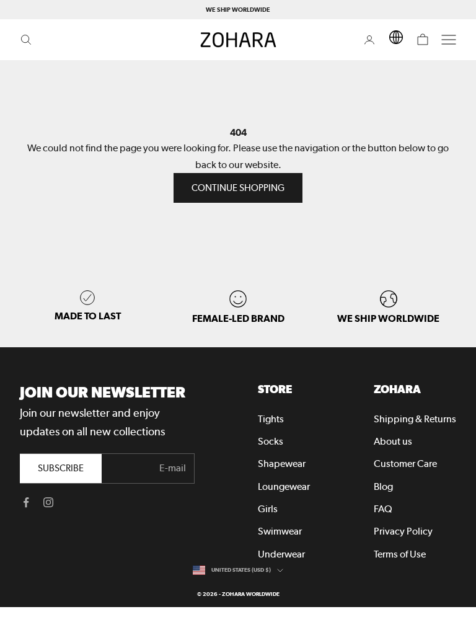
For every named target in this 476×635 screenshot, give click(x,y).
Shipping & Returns (415, 419)
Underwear (281, 554)
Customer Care (405, 463)
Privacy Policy (403, 531)
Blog (383, 486)
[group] (388, 307)
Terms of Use (400, 554)
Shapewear (282, 463)
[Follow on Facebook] (26, 502)
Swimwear (280, 531)
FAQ (383, 509)
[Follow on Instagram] (48, 502)
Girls (268, 509)
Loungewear (284, 486)
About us (393, 441)
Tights (271, 419)
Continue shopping (238, 187)
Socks (270, 441)
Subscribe (61, 468)
